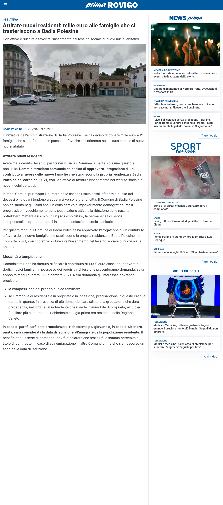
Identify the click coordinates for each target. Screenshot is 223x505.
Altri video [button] (210, 356)
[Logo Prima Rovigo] (111, 5)
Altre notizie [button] (209, 135)
